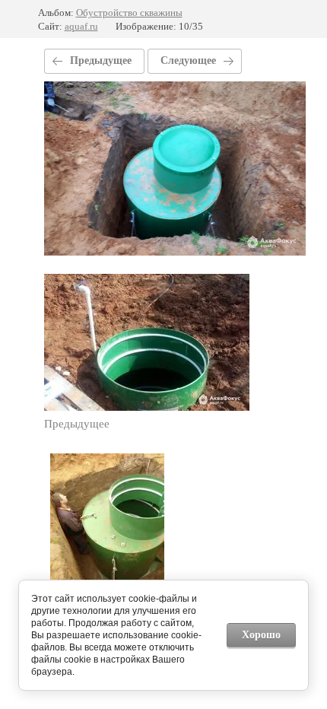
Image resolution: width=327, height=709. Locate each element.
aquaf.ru (81, 26)
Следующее (188, 60)
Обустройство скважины (129, 12)
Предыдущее (101, 60)
